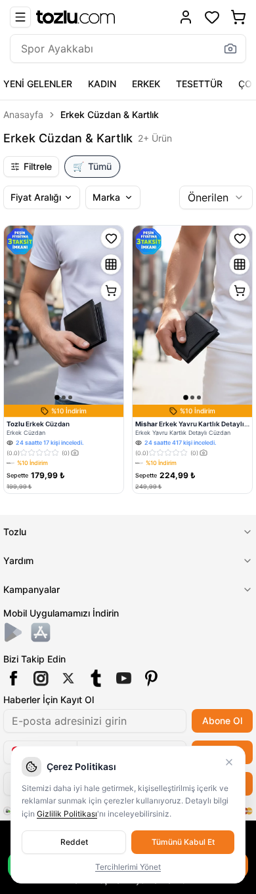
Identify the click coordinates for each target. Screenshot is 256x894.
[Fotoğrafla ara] (230, 48)
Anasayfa (23, 114)
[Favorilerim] (212, 17)
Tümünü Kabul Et (183, 842)
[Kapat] (229, 762)
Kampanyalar (31, 589)
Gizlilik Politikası (67, 814)
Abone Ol (222, 720)
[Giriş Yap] (186, 17)
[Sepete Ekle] (110, 290)
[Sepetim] (238, 17)
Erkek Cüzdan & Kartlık (109, 114)
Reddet (74, 842)
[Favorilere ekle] (110, 238)
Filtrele (38, 166)
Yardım (18, 560)
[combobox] (216, 197)
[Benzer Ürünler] (110, 264)
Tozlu (14, 531)
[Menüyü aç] (20, 17)
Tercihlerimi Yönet (128, 867)
